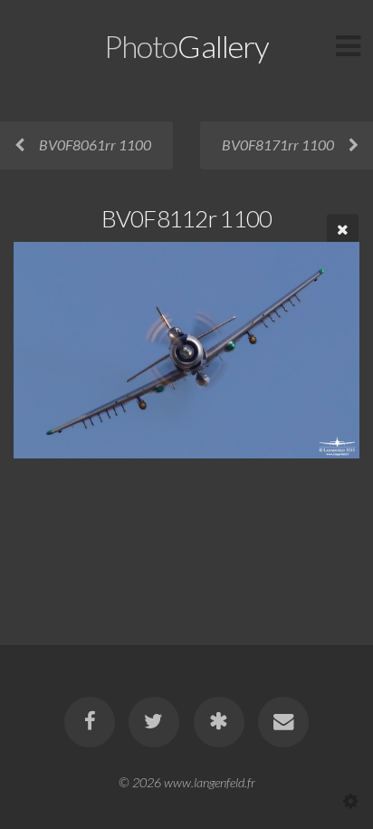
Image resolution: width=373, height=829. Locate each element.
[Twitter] (154, 722)
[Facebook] (89, 722)
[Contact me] (283, 722)
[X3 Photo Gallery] (219, 722)
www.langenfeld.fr (209, 782)
